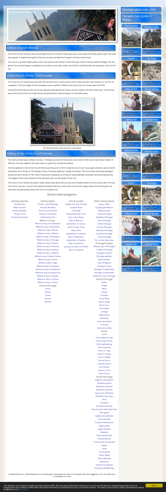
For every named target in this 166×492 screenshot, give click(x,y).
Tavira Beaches (104, 458)
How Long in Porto (104, 341)
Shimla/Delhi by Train (76, 214)
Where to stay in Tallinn (47, 279)
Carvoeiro (104, 402)
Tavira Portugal (104, 237)
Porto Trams (104, 373)
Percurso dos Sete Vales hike (104, 409)
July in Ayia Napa (76, 217)
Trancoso (104, 324)
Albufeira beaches (104, 389)
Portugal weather (104, 256)
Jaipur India (104, 204)
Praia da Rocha (104, 438)
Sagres (104, 445)
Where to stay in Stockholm (48, 269)
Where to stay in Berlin (48, 230)
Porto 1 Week (104, 357)
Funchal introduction (104, 422)
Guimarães (104, 308)
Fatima (48, 292)
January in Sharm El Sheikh (76, 246)
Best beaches (104, 259)
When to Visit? (19, 207)
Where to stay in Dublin (47, 243)
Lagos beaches (104, 429)
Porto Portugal (104, 220)
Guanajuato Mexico (104, 207)
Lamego (104, 311)
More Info (23, 489)
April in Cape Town (76, 227)
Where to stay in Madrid (48, 253)
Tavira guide (104, 451)
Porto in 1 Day (104, 350)
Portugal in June (104, 266)
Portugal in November (104, 272)
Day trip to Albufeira (104, 393)
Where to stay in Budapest (48, 236)
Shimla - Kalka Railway (48, 204)
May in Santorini (76, 243)
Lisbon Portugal (104, 214)
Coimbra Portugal (104, 233)
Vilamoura (104, 461)
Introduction (19, 204)
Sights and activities (104, 416)
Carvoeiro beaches (104, 406)
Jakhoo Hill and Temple (76, 204)
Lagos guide (104, 425)
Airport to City (104, 370)
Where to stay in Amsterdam (48, 223)
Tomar (48, 295)
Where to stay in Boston (47, 233)
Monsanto (104, 318)
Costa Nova (104, 298)
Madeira (104, 432)
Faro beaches (104, 419)
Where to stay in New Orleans (48, 256)
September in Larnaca (76, 233)
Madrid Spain (104, 210)
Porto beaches (104, 347)
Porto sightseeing (104, 344)
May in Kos (76, 230)
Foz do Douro (104, 360)
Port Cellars (104, 367)
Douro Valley (104, 301)
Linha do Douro (104, 363)
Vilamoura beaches (104, 464)
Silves (104, 448)
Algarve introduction (104, 380)
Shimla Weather (20, 210)
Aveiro (104, 282)
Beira (104, 288)
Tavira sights (104, 455)
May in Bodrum (76, 220)
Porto (104, 334)
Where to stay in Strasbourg (47, 272)
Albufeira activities (104, 386)
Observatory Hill (48, 217)
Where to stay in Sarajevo (48, 266)
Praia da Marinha (104, 435)
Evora (47, 288)
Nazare (48, 298)
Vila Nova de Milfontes (104, 468)
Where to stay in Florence (48, 246)
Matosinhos (104, 315)
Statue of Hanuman (48, 214)
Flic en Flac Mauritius (104, 240)
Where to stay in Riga (48, 262)
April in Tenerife (76, 250)
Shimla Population (19, 217)
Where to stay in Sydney (47, 276)
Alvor (104, 399)
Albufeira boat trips (104, 396)
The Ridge (76, 210)
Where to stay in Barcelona (48, 226)
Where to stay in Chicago (48, 240)
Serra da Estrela (104, 321)
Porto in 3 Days (104, 354)
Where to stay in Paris (47, 259)
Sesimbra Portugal (104, 230)
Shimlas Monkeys (48, 207)
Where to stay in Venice (48, 282)
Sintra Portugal (104, 223)
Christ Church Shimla (48, 210)
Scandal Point (76, 207)
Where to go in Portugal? (104, 246)
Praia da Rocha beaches (104, 442)
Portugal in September (104, 269)
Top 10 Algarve (104, 262)
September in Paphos (76, 240)
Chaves (104, 292)
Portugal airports (104, 253)
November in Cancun (76, 223)
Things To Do (20, 214)
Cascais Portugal (104, 227)
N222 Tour (104, 305)
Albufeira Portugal (104, 217)
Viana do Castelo (104, 328)
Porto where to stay (104, 337)
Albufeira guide (104, 383)
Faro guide (104, 412)
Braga (104, 285)
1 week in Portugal (104, 249)
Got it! (154, 485)
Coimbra (104, 295)
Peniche (47, 301)
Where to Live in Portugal (104, 276)
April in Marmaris (76, 237)
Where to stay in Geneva (47, 249)
